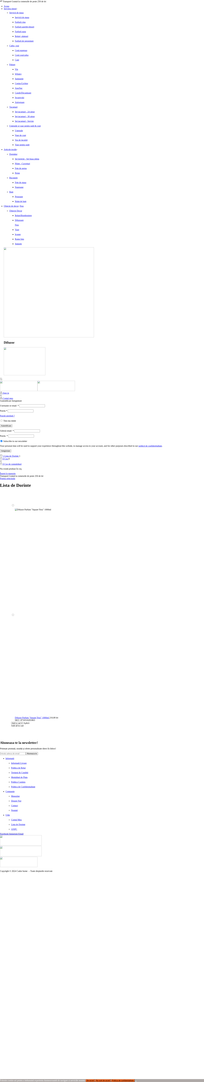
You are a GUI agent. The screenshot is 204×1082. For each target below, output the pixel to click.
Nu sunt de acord (103, 1081)
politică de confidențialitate (150, 446)
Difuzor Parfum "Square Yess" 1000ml (32, 717)
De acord (90, 1081)
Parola (3, 411)
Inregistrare (5, 451)
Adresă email (7, 431)
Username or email (9, 406)
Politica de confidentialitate (123, 1081)
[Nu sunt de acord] (136, 1081)
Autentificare (6, 426)
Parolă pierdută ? (7, 416)
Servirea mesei (10, 8)
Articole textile (10, 149)
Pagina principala (7, 478)
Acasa (6, 6)
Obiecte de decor (14, 206)
